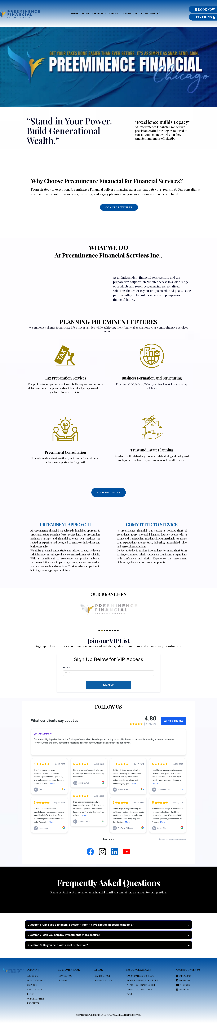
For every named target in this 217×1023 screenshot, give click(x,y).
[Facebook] (90, 852)
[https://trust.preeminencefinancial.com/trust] (152, 424)
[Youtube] (127, 852)
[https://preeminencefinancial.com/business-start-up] (152, 356)
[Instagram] (102, 852)
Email (66, 667)
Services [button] (98, 13)
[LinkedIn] (114, 852)
